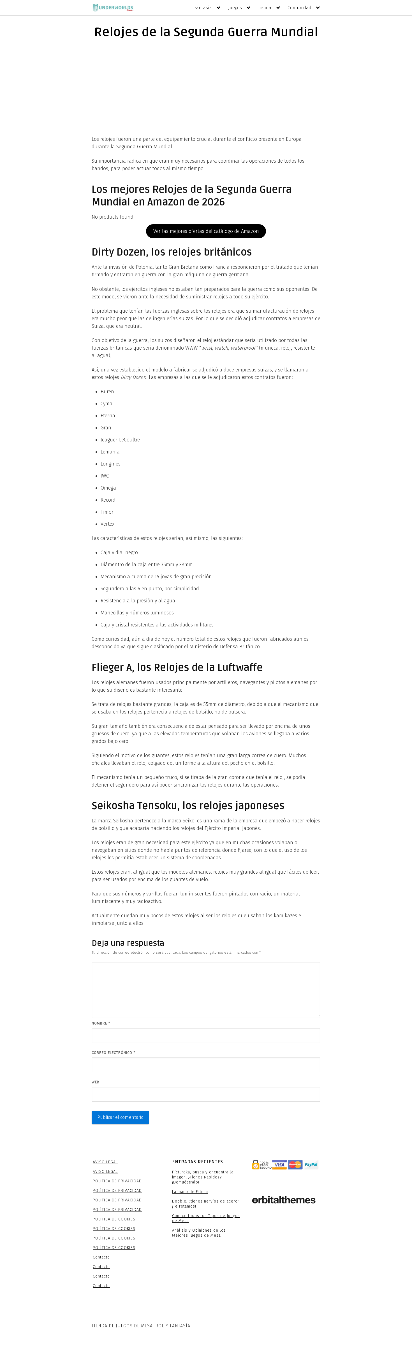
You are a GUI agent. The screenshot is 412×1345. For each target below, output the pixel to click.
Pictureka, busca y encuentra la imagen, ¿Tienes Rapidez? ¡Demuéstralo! (202, 1177)
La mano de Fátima (190, 1191)
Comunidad (299, 7)
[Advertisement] (206, 86)
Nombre (101, 1023)
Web (95, 1082)
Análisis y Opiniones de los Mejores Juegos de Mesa (199, 1233)
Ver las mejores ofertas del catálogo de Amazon (206, 231)
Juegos (235, 7)
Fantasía (203, 7)
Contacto (101, 1257)
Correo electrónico (113, 1053)
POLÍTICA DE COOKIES (114, 1219)
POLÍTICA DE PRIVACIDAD (117, 1181)
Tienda (264, 7)
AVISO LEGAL (105, 1162)
